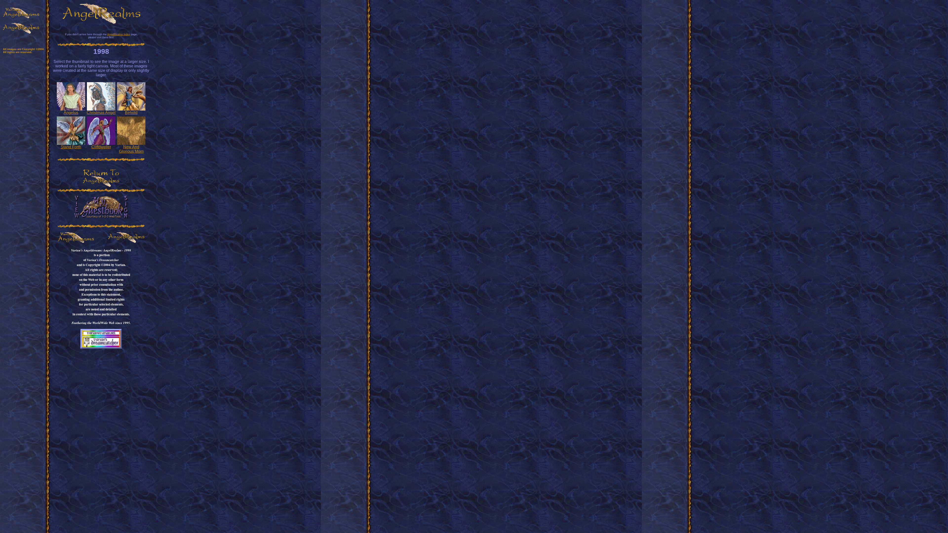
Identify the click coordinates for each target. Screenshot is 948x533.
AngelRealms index (118, 34)
